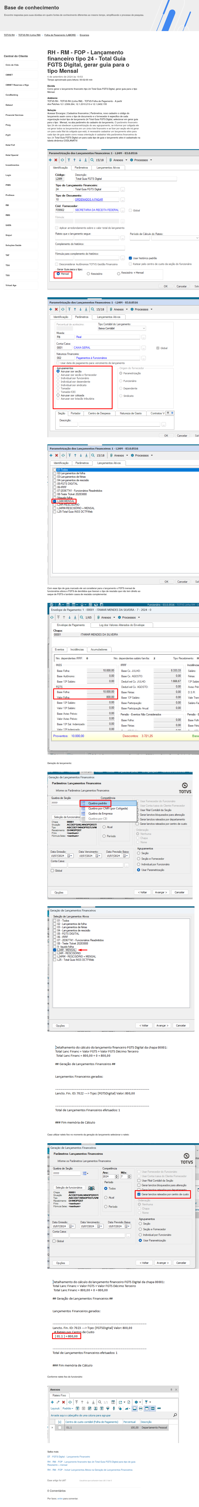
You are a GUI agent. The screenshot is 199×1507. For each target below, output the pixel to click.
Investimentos (12, 164)
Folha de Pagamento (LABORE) (60, 34)
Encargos (84, 34)
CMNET (9, 74)
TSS (8, 275)
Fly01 (8, 134)
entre (60, 1498)
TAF (7, 255)
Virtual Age (11, 285)
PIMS (8, 184)
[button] (69, 1480)
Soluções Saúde (13, 245)
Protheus (10, 195)
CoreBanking (12, 94)
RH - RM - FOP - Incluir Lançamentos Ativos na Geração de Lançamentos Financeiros (89, 1469)
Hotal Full (10, 144)
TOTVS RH (9, 34)
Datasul (9, 104)
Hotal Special (12, 155)
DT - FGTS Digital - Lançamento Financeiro (68, 1456)
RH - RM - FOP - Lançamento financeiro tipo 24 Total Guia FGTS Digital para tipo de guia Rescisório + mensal (91, 1463)
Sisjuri (9, 235)
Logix (8, 175)
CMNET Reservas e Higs (17, 84)
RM (7, 205)
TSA (8, 265)
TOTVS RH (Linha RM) (29, 34)
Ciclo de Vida (12, 64)
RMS (8, 215)
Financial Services (14, 114)
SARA (8, 225)
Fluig (8, 124)
